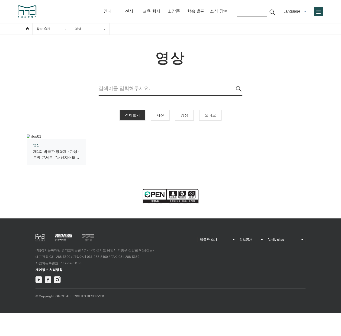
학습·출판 (196, 11)
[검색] (238, 89)
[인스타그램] (57, 279)
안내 (107, 11)
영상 (184, 115)
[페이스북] (48, 279)
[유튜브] (38, 279)
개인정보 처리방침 (48, 270)
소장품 (173, 11)
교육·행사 (151, 11)
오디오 (210, 115)
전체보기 (132, 115)
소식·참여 (219, 11)
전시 (129, 11)
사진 (160, 115)
